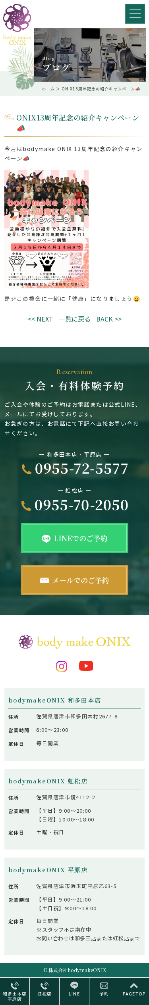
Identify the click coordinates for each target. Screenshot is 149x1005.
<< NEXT (40, 319)
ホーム (48, 89)
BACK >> (109, 319)
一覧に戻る (75, 319)
